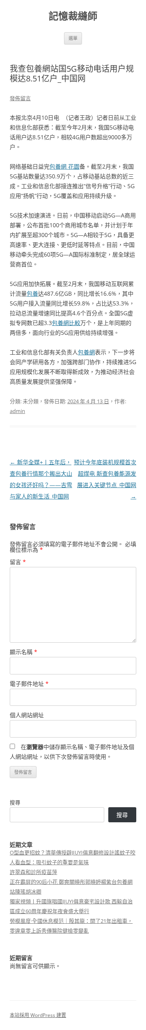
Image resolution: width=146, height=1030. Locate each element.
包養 (32, 293)
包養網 (86, 352)
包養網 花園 (64, 166)
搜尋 (15, 802)
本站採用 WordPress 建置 (38, 1015)
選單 (73, 38)
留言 (18, 562)
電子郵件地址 (29, 683)
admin (17, 411)
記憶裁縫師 (73, 16)
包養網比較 (66, 323)
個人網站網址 (27, 715)
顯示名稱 (23, 652)
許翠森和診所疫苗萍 (33, 872)
